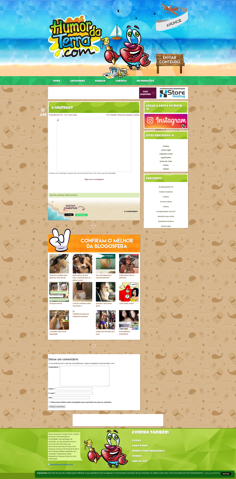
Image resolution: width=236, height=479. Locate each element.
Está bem (226, 474)
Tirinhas (136, 115)
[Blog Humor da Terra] (99, 47)
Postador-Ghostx (116, 115)
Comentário (54, 367)
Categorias (77, 81)
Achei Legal (166, 150)
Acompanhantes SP (166, 187)
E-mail (52, 393)
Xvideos (166, 197)
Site (50, 398)
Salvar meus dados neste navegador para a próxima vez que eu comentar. (81, 402)
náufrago (60, 195)
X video (136, 441)
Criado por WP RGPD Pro (212, 473)
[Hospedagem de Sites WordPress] (172, 93)
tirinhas (166, 146)
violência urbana (71, 195)
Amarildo (112, 173)
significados (166, 158)
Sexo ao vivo (140, 461)
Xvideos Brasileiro (166, 192)
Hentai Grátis (166, 226)
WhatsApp (81, 215)
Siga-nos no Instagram (94, 179)
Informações (145, 81)
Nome (52, 389)
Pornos (137, 456)
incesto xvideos (166, 202)
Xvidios (166, 169)
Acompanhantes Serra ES (166, 211)
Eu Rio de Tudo (166, 161)
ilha (55, 195)
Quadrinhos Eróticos (166, 221)
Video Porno (140, 446)
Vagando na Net (166, 154)
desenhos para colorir (166, 216)
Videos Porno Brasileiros (148, 451)
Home (56, 81)
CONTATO (121, 81)
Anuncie (100, 81)
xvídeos (166, 207)
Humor (166, 165)
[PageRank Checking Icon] (60, 465)
